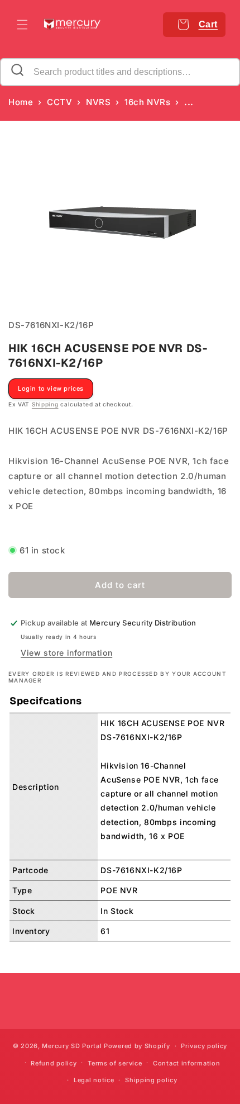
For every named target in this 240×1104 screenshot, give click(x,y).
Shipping (45, 404)
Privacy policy (204, 1046)
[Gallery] (120, 220)
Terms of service (115, 1063)
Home (20, 102)
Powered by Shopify (137, 1046)
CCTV (59, 102)
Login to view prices (51, 388)
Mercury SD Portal (72, 1046)
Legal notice (94, 1080)
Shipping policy (151, 1080)
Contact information (186, 1063)
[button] (22, 24)
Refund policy (53, 1063)
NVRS (98, 102)
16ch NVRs (147, 102)
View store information (66, 652)
